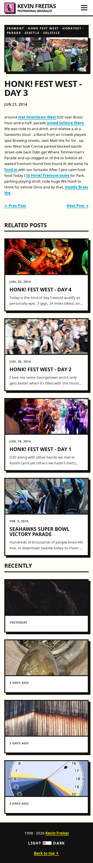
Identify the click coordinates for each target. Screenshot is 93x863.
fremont (15, 28)
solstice (51, 33)
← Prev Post (15, 205)
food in (11, 169)
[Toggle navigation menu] (84, 8)
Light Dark (46, 843)
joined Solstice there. (66, 122)
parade (14, 33)
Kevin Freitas (57, 833)
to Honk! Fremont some (48, 175)
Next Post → (78, 205)
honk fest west (43, 28)
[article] (46, 274)
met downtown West (37, 117)
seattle (32, 33)
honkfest (72, 28)
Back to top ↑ (46, 853)
